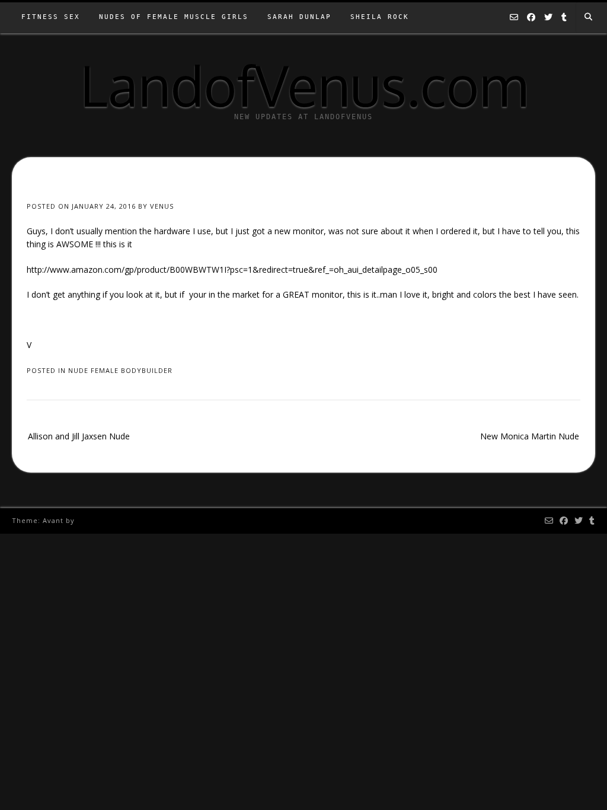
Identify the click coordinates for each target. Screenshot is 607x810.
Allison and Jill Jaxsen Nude (79, 436)
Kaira (86, 520)
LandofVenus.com (304, 85)
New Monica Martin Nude (529, 436)
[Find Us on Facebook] (531, 17)
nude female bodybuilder (120, 370)
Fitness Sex (50, 17)
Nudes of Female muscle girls (173, 17)
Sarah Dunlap (299, 17)
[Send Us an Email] (514, 17)
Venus (162, 206)
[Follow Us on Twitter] (548, 17)
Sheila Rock (379, 17)
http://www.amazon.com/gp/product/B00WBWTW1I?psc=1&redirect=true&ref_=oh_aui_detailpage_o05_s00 (232, 269)
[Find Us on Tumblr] (564, 17)
